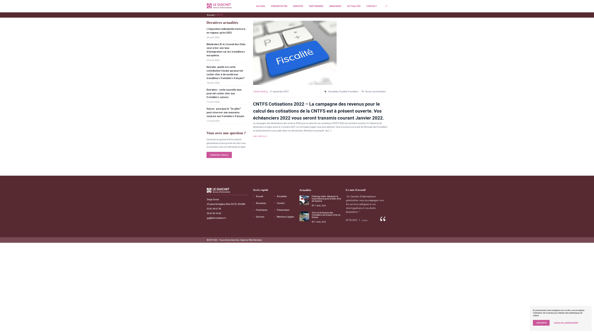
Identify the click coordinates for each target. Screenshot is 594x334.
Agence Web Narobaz (251, 240)
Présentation (279, 6)
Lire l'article (259, 136)
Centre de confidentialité (566, 322)
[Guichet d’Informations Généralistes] (219, 6)
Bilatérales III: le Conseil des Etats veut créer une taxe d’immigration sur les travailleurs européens (226, 50)
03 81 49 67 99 (214, 209)
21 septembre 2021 (279, 91)
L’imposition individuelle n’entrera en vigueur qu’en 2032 (226, 31)
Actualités (354, 6)
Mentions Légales (285, 217)
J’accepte (541, 323)
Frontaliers (353, 91)
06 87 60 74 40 (214, 213)
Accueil (260, 6)
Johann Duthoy (260, 91)
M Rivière (351, 220)
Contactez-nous (218, 155)
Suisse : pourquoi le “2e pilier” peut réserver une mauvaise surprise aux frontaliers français (225, 112)
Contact (371, 6)
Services (298, 6)
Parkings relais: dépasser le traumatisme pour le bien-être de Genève (326, 198)
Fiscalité (343, 91)
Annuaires (335, 6)
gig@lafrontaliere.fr (216, 218)
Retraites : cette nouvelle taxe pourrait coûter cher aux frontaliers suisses (224, 93)
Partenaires (316, 6)
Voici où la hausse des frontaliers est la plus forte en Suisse (326, 214)
